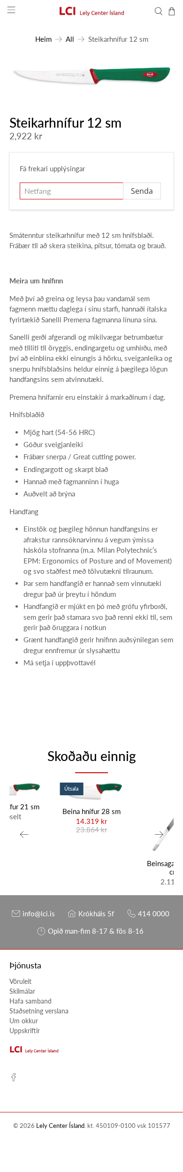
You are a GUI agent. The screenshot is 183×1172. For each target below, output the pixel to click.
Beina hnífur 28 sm (91, 811)
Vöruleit (20, 981)
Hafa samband (30, 1001)
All (70, 39)
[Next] (158, 834)
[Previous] (24, 834)
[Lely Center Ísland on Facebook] (13, 1079)
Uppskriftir (24, 1031)
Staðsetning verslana (39, 1011)
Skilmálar (22, 991)
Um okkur (23, 1021)
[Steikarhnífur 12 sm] (91, 76)
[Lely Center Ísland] (91, 11)
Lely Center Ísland (60, 1125)
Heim (43, 39)
